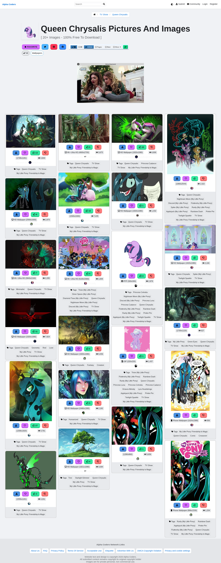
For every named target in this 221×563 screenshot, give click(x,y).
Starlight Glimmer (82, 478)
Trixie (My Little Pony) (87, 290)
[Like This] (194, 178)
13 (36, 153)
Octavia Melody (128, 389)
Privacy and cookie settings (177, 551)
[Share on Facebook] (62, 47)
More (117, 47)
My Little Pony (25, 352)
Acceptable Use (94, 551)
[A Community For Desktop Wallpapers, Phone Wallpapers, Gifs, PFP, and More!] (94, 14)
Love (51, 348)
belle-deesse (145, 285)
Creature (100, 365)
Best (108, 47)
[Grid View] (74, 47)
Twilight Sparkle (144, 317)
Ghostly (38, 282)
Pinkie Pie (147, 313)
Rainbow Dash (149, 309)
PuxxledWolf (198, 335)
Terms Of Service (75, 551)
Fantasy (90, 365)
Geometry (36, 348)
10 (89, 211)
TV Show (104, 14)
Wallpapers (37, 53)
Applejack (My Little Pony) (123, 317)
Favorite (31, 47)
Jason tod (145, 215)
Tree (70, 478)
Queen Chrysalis (120, 14)
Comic (193, 436)
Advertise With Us (125, 551)
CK (38, 341)
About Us (35, 551)
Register (214, 4)
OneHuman (92, 412)
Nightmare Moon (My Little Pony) (84, 302)
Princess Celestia (140, 292)
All (26, 53)
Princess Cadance (148, 163)
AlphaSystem (38, 435)
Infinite (89, 47)
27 (36, 425)
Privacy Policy (57, 551)
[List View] (80, 47)
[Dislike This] (151, 205)
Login (205, 4)
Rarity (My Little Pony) (131, 313)
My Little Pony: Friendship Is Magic (31, 173)
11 (36, 331)
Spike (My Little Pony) (180, 207)
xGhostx (91, 156)
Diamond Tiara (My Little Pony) (75, 298)
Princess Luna (148, 301)
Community (194, 4)
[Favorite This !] (131, 205)
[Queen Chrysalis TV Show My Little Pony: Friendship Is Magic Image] (137, 444)
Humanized (73, 419)
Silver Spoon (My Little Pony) (84, 294)
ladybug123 (38, 162)
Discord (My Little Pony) (78, 307)
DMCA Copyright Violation (149, 551)
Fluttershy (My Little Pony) (129, 309)
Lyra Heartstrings (145, 389)
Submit (181, 4)
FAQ (45, 551)
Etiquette (109, 551)
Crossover (203, 436)
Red (44, 348)
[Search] (104, 4)
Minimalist (20, 289)
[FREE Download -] (123, 205)
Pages (99, 47)
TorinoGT (38, 224)
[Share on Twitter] (45, 47)
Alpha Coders (9, 4)
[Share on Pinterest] (53, 47)
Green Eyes (192, 342)
